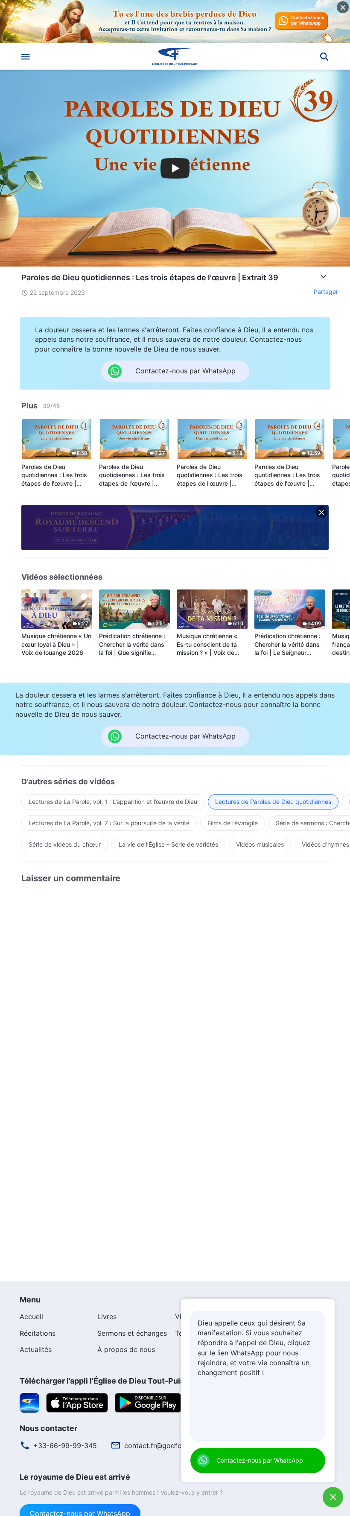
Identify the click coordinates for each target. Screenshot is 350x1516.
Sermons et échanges (132, 1333)
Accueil (31, 1316)
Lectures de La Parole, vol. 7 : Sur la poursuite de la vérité (109, 823)
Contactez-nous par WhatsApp (259, 1460)
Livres (107, 1316)
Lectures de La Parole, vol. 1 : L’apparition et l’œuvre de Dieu (113, 801)
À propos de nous (126, 1349)
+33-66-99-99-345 (65, 1445)
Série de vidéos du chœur (65, 844)
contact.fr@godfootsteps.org (171, 1445)
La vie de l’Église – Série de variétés (168, 844)
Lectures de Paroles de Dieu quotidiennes (273, 801)
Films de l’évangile (232, 823)
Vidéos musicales (260, 844)
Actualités (36, 1349)
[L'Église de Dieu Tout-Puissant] (175, 56)
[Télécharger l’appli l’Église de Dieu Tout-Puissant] (29, 1402)
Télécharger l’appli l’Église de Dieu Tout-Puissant (110, 1380)
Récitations (37, 1333)
